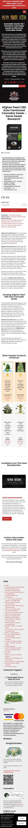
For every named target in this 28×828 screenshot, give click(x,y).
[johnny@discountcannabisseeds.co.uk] (5, 82)
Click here (6, 711)
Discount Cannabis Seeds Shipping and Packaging (12, 616)
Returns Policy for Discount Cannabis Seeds (13, 620)
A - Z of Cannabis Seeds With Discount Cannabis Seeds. (13, 599)
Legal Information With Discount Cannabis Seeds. (14, 606)
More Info (6, 518)
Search (23, 86)
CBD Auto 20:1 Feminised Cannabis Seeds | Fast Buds (20, 385)
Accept (22, 818)
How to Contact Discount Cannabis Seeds (12, 603)
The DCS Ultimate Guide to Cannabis (13, 638)
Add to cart (14, 210)
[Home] (14, 95)
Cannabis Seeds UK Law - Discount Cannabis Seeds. (12, 589)
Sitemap (7, 653)
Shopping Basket (15, 79)
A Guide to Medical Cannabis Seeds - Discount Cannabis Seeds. (13, 642)
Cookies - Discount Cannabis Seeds (13, 627)
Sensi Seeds (10, 241)
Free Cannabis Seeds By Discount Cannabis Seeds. (15, 593)
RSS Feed (7, 651)
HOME (7, 585)
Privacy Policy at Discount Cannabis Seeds (12, 623)
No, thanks (21, 823)
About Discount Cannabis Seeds (14, 661)
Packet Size (4, 202)
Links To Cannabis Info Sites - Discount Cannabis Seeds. (13, 649)
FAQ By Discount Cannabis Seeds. (15, 587)
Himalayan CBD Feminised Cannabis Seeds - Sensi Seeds (20, 426)
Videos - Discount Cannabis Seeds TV (13, 655)
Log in (22, 79)
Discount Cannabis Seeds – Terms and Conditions (13, 610)
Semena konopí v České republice (12, 664)
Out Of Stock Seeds (11, 666)
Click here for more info (8, 398)
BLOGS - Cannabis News (12, 633)
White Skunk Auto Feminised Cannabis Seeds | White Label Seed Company (7, 428)
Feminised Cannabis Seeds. (18, 217)
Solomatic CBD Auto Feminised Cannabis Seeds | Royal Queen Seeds (7, 386)
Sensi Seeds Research (15, 215)
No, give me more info (6, 826)
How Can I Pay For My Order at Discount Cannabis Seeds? (14, 613)
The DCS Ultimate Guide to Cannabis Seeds (13, 635)
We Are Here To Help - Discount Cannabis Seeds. (14, 630)
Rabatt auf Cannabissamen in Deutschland (14, 659)
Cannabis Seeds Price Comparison (11, 596)
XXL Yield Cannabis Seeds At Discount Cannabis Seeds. (11, 226)
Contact (6, 79)
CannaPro (20, 804)
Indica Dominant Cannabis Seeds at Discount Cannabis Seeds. (12, 223)
